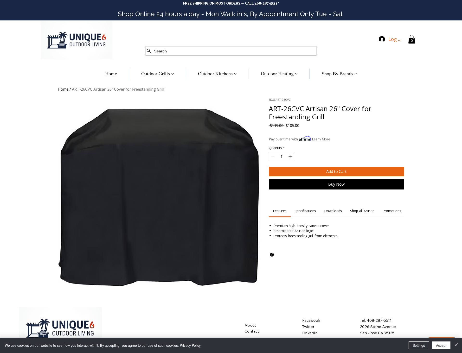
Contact (251, 331)
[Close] (456, 345)
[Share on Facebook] (272, 255)
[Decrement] (273, 156)
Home (63, 89)
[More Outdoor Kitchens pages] (235, 74)
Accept (441, 345)
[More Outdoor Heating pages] (296, 74)
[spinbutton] (282, 156)
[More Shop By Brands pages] (356, 74)
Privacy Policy (190, 345)
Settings (419, 345)
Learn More (321, 139)
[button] (411, 39)
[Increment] (291, 156)
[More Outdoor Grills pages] (172, 74)
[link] (280, 210)
